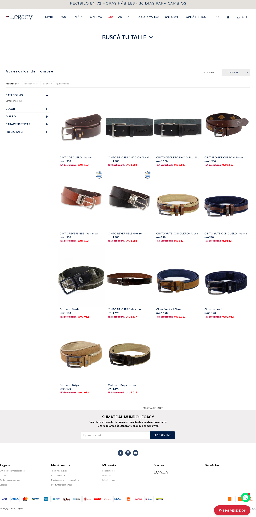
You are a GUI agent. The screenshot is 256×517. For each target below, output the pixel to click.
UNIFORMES (172, 16)
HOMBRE (49, 16)
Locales (3, 484)
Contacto (4, 475)
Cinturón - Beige (69, 385)
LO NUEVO (95, 16)
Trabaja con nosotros (9, 480)
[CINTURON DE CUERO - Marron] (226, 124)
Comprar (92, 151)
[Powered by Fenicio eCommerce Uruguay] (250, 508)
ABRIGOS (124, 16)
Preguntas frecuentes (61, 484)
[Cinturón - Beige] (81, 351)
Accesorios (29, 83)
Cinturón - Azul (213, 309)
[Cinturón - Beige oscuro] (129, 351)
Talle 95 (45, 83)
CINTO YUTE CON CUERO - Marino (225, 233)
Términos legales (59, 470)
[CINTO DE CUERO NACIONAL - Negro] (178, 124)
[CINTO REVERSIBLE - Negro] (129, 200)
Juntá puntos (196, 16)
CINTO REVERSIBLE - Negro (125, 233)
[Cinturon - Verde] (81, 276)
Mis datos (106, 475)
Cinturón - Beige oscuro (122, 385)
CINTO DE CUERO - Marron (76, 157)
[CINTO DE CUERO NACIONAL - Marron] (129, 124)
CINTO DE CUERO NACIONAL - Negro (178, 157)
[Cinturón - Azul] (226, 276)
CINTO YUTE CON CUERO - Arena (177, 233)
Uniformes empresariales (12, 470)
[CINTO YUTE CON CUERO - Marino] (226, 200)
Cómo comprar (58, 475)
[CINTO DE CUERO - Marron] (81, 124)
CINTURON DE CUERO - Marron (223, 157)
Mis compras (108, 470)
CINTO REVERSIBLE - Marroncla (79, 233)
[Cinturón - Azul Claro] (178, 276)
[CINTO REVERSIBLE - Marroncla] (81, 200)
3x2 (110, 16)
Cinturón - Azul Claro (168, 309)
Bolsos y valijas (147, 16)
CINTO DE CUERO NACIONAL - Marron (129, 157)
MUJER (65, 16)
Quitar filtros (62, 83)
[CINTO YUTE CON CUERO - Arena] (178, 200)
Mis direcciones (109, 480)
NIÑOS (79, 16)
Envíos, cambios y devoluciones (65, 480)
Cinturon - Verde (69, 309)
